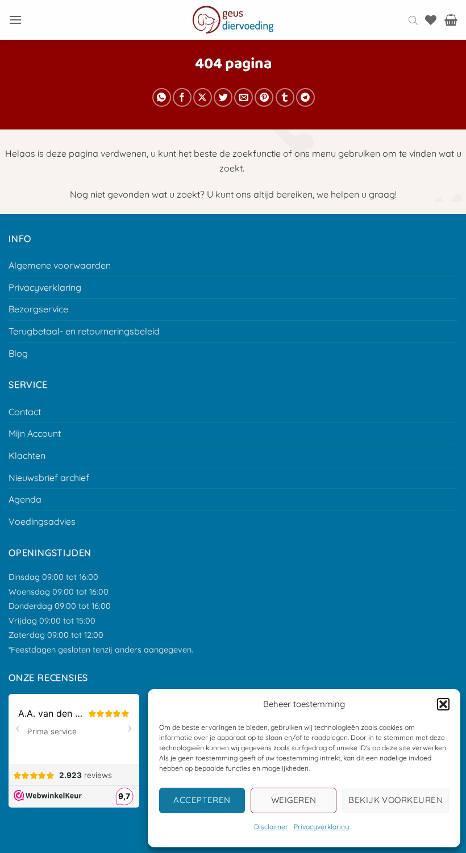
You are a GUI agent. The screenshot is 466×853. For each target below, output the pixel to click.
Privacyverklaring (321, 826)
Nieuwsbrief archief (49, 477)
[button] (443, 704)
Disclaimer (271, 826)
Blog (18, 353)
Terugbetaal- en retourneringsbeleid (84, 331)
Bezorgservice (38, 309)
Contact (25, 411)
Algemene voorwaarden (60, 265)
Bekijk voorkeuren (395, 800)
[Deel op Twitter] (223, 97)
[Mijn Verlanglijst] (430, 19)
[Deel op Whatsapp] (161, 97)
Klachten (27, 455)
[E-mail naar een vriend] (243, 97)
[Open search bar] (413, 19)
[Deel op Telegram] (305, 97)
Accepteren (202, 800)
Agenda (25, 499)
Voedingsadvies (42, 521)
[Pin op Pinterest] (264, 97)
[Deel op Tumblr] (285, 97)
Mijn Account (35, 433)
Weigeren (294, 800)
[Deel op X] (202, 97)
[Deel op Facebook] (182, 97)
